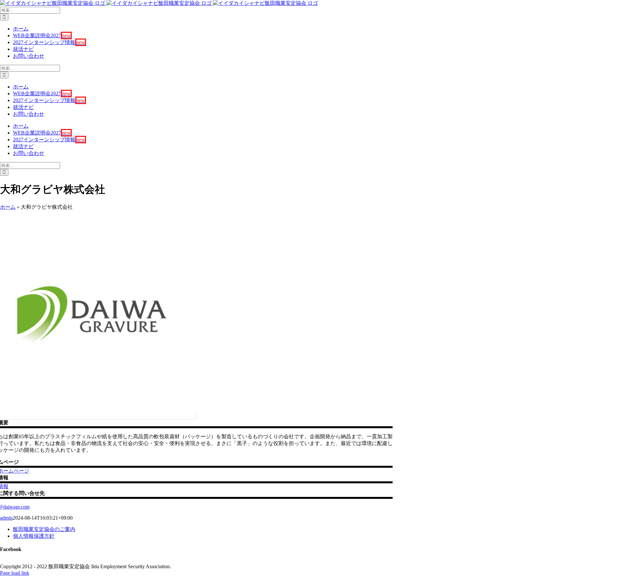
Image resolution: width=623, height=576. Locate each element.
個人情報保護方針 (34, 536)
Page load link (14, 573)
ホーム (8, 207)
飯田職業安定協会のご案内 (44, 529)
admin (6, 518)
